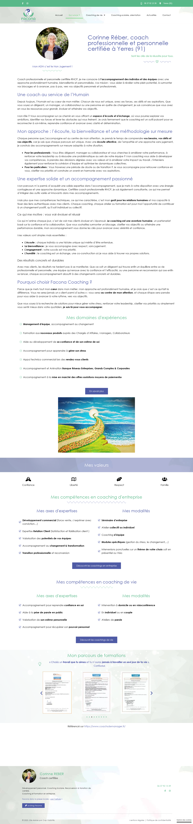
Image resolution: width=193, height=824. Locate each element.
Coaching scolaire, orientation (126, 15)
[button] (41, 693)
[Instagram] (27, 3)
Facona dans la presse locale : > (42, 799)
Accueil (59, 15)
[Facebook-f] (23, 3)
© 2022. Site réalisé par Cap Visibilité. (38, 820)
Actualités (151, 15)
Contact (166, 15)
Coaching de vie (94, 15)
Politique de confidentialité (159, 820)
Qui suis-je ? (74, 15)
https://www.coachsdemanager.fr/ (104, 726)
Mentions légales (136, 820)
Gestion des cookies (184, 820)
